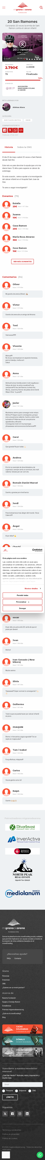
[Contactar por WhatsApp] (40, 1155)
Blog (4, 1017)
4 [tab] (32, 59)
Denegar (22, 608)
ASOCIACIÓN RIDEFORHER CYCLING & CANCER (26, 88)
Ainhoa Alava (19, 107)
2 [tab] (27, 59)
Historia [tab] (9, 147)
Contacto (17, 958)
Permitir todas (22, 595)
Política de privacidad (10, 1134)
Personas (5, 976)
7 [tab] (39, 59)
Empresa (22, 1091)
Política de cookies (9, 1138)
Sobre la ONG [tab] (24, 147)
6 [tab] (37, 59)
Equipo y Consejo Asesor (11, 1002)
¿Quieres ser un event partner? (13, 987)
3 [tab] (29, 59)
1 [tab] (24, 59)
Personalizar (21, 602)
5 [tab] (34, 59)
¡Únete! (10, 1097)
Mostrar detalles (31, 589)
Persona (9, 1091)
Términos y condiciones (11, 1130)
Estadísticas (6, 1006)
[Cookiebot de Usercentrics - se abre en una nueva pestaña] (32, 550)
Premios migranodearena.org (13, 1009)
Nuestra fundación (9, 998)
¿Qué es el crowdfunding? (11, 1013)
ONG (4, 984)
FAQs (9, 958)
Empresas (6, 980)
